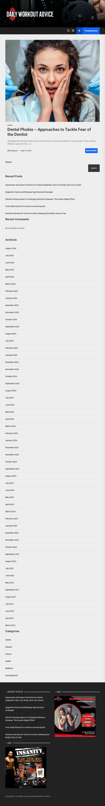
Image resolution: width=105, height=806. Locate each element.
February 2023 (11, 519)
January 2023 (11, 526)
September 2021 (12, 590)
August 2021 (10, 597)
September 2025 (12, 327)
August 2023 (10, 476)
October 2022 (11, 547)
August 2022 (10, 561)
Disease (8, 647)
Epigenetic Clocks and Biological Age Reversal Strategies (29, 192)
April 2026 (9, 277)
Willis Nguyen (12, 151)
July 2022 (9, 568)
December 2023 (12, 447)
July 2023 (9, 483)
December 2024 (12, 362)
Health (8, 661)
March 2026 (10, 284)
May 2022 (9, 583)
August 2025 (10, 334)
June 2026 (9, 263)
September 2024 (12, 383)
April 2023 (9, 504)
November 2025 (12, 312)
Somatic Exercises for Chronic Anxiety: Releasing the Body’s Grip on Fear (35, 213)
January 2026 (11, 298)
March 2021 (10, 625)
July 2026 (9, 255)
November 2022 (12, 540)
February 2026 (11, 291)
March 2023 (10, 511)
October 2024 (11, 376)
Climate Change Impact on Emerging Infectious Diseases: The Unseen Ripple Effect (40, 199)
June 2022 (9, 575)
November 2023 (12, 455)
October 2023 (11, 462)
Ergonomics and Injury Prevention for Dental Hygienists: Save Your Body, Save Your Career (43, 185)
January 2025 (11, 355)
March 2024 (10, 426)
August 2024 (10, 391)
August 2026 (10, 248)
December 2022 (12, 533)
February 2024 (11, 433)
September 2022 (12, 554)
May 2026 (9, 270)
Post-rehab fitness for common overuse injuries (25, 206)
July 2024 (9, 398)
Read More (91, 150)
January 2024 (11, 440)
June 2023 (9, 490)
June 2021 (9, 611)
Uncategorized (11, 675)
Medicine (9, 668)
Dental (8, 640)
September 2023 (12, 469)
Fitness (8, 654)
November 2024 (12, 369)
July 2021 (9, 604)
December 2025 (12, 305)
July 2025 (9, 341)
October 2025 (11, 319)
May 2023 (9, 497)
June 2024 (9, 405)
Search (8, 162)
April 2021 (9, 618)
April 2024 (9, 419)
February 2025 (11, 348)
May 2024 (9, 412)
